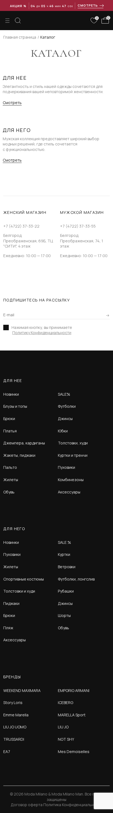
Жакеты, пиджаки (19, 455)
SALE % (64, 542)
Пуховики (66, 467)
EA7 (6, 751)
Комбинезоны (71, 479)
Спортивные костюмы (23, 579)
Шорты (64, 615)
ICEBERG (65, 702)
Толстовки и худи (19, 591)
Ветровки (66, 566)
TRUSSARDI (13, 739)
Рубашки (66, 591)
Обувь (9, 492)
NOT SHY (66, 739)
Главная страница (19, 37)
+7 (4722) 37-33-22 (21, 226)
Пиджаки (11, 603)
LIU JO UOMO (14, 726)
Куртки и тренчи (72, 455)
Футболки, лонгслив (76, 579)
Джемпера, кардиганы (24, 443)
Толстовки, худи (73, 443)
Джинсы (65, 418)
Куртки (64, 554)
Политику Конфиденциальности (41, 332)
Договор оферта (27, 804)
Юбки (63, 430)
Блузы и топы (15, 406)
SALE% (64, 394)
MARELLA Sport (72, 714)
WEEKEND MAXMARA (22, 690)
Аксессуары (69, 492)
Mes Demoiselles (73, 751)
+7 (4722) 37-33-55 (78, 226)
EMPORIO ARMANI (73, 690)
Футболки (67, 406)
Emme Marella (16, 714)
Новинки (11, 394)
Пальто (10, 467)
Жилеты (10, 479)
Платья (10, 430)
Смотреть (12, 102)
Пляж (8, 627)
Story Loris (12, 702)
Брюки (9, 418)
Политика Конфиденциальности (73, 804)
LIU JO (63, 726)
